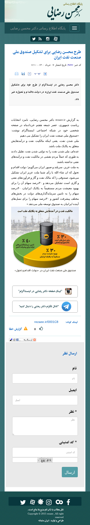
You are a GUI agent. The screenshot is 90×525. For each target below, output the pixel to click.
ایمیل (73, 390)
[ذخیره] (23, 73)
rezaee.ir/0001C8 (46, 322)
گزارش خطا (16, 329)
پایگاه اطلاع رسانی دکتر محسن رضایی (38, 27)
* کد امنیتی (68, 442)
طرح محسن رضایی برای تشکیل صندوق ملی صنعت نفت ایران (47, 55)
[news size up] (45, 73)
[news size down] (29, 73)
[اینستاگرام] (47, 39)
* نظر (73, 412)
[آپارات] (56, 39)
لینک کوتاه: (72, 322)
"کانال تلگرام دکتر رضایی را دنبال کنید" (39, 306)
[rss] (40, 39)
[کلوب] (58, 501)
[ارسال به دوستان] (16, 73)
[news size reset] (37, 73)
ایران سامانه (43, 521)
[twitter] (34, 39)
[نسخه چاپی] (12, 73)
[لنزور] (40, 503)
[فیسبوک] (68, 502)
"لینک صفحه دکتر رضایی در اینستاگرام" (40, 291)
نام (74, 368)
